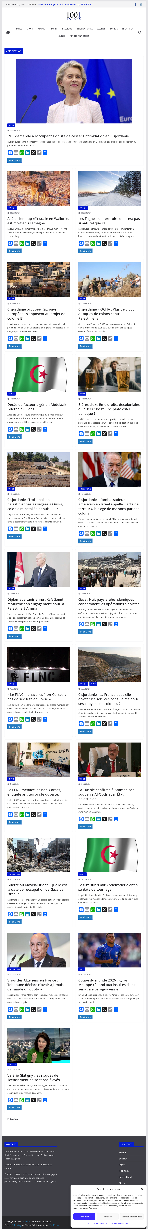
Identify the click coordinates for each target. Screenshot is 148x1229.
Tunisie (114, 28)
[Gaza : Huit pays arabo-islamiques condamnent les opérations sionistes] (109, 569)
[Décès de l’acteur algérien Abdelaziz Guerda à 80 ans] (38, 374)
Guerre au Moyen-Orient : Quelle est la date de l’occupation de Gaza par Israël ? (37, 889)
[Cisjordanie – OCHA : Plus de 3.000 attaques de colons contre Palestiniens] (109, 279)
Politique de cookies (96, 1223)
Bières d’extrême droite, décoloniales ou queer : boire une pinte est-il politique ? (109, 409)
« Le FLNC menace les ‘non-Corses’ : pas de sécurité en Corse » (36, 696)
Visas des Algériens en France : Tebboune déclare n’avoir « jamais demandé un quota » (35, 984)
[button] (142, 1189)
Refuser (108, 1216)
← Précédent (11, 1119)
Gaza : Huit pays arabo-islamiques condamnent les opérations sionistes (108, 601)
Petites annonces (79, 36)
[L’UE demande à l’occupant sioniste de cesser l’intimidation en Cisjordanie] (73, 91)
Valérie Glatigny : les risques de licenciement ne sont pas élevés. (34, 1077)
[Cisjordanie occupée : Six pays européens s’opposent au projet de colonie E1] (38, 279)
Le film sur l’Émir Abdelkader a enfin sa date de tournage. (108, 887)
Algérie (101, 28)
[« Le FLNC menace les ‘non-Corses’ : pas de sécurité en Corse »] (38, 664)
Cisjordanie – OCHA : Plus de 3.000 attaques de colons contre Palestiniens (106, 314)
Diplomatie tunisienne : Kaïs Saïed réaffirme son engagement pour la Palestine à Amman (35, 604)
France (18, 28)
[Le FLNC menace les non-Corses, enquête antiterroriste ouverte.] (38, 760)
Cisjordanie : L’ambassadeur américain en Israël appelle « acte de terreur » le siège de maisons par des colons (108, 506)
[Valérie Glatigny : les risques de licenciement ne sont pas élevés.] (38, 1045)
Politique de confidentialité (117, 1223)
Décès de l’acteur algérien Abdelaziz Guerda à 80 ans (36, 406)
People (54, 28)
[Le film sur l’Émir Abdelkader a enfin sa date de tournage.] (109, 855)
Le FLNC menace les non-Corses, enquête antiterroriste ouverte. (34, 792)
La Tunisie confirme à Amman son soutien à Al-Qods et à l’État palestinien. (106, 794)
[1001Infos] (7, 32)
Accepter (84, 1216)
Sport (30, 28)
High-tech (127, 28)
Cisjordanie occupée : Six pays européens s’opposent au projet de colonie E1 (36, 314)
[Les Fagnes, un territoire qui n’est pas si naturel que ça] (109, 188)
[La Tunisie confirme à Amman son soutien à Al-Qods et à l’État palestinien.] (109, 760)
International (85, 28)
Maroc (41, 28)
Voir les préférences (132, 1216)
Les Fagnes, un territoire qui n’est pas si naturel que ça (109, 220)
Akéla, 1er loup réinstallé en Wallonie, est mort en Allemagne (38, 220)
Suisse (62, 36)
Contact (8, 1164)
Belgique (67, 28)
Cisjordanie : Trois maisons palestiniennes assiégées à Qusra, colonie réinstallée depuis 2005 (35, 504)
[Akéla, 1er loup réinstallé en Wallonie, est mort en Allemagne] (38, 188)
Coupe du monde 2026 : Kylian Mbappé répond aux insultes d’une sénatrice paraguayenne (107, 984)
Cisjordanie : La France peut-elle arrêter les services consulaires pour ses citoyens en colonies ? (108, 699)
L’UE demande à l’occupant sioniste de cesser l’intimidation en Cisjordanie (68, 136)
